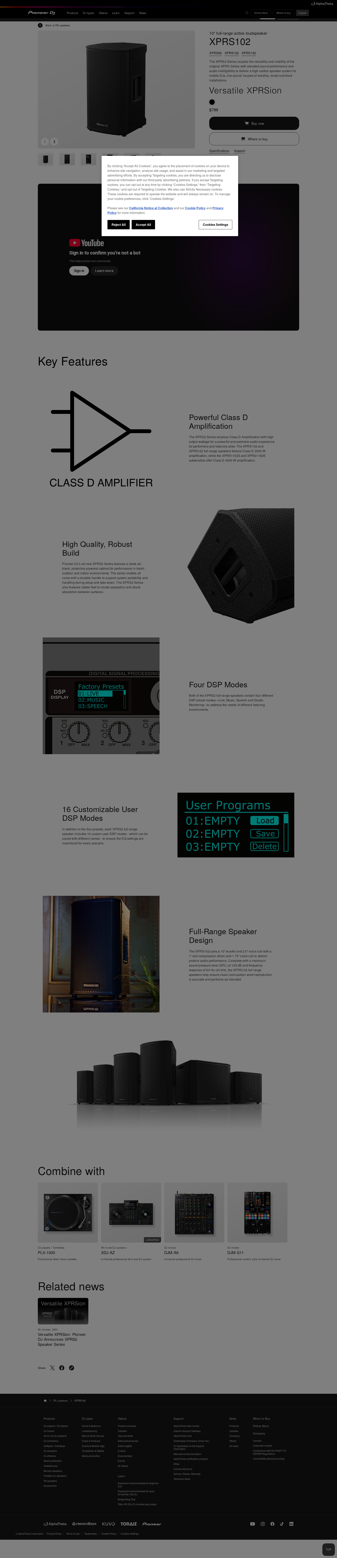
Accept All (143, 224)
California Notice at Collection (151, 208)
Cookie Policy (195, 208)
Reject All (119, 224)
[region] (170, 196)
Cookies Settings (215, 224)
